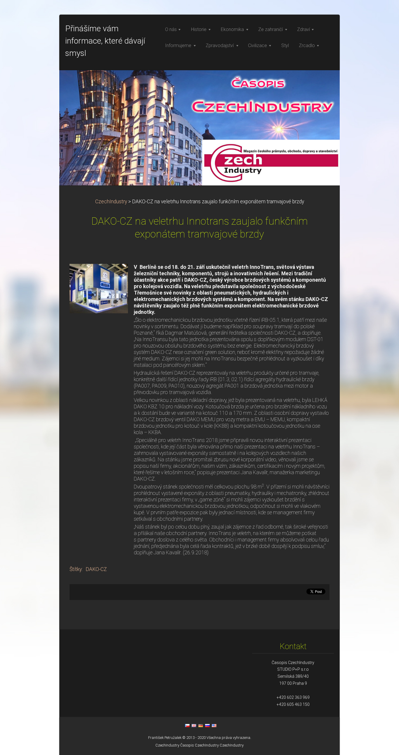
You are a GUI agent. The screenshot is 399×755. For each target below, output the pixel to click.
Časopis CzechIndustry (199, 745)
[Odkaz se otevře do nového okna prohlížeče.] (99, 288)
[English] (194, 725)
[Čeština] (187, 725)
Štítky (76, 569)
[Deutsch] (200, 725)
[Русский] (207, 725)
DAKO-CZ (96, 569)
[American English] (214, 725)
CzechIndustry (111, 201)
